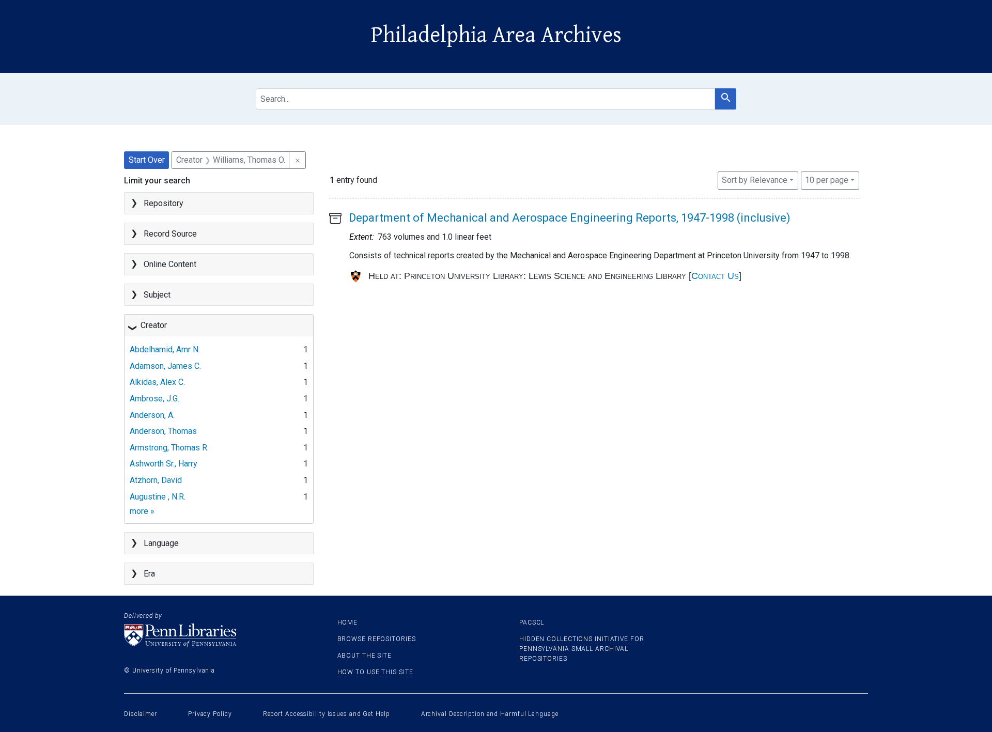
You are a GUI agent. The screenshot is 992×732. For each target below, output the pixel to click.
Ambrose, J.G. (154, 398)
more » (142, 511)
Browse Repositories (376, 639)
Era (149, 574)
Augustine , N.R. (157, 497)
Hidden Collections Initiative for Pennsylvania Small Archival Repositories (581, 648)
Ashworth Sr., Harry (163, 464)
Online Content (170, 264)
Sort (754, 180)
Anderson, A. (152, 415)
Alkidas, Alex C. (157, 382)
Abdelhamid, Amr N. (165, 349)
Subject (157, 295)
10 (826, 180)
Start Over (147, 160)
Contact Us (715, 276)
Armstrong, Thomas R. (169, 448)
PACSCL (531, 622)
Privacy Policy (210, 714)
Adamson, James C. (165, 366)
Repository (163, 203)
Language (161, 543)
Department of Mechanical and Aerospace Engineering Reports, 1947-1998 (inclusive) (570, 217)
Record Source (170, 234)
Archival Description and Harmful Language (490, 714)
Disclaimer (140, 714)
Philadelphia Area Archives (496, 35)
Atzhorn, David (156, 480)
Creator (154, 325)
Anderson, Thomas (163, 431)
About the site (364, 655)
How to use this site (375, 672)
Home (347, 622)
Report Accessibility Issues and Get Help (326, 714)
